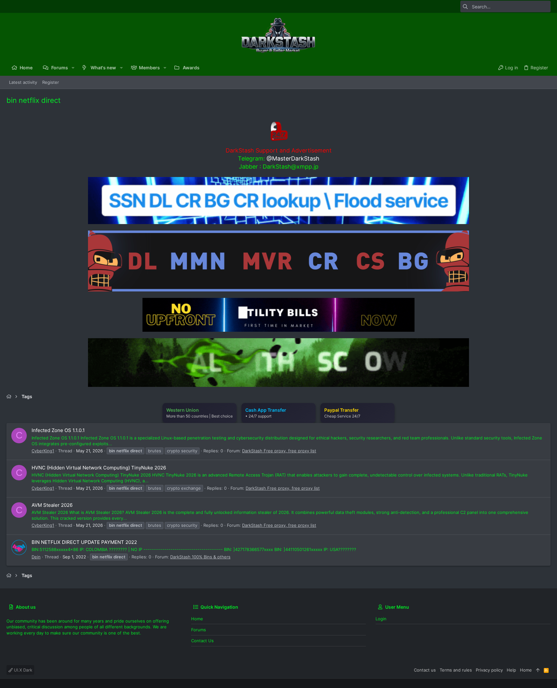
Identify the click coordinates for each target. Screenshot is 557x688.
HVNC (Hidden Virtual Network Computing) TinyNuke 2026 (99, 468)
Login (381, 618)
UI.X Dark (22, 670)
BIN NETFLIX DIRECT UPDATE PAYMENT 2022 (84, 542)
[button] (73, 67)
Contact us (202, 640)
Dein (36, 556)
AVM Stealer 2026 (52, 505)
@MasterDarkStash (293, 158)
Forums (198, 629)
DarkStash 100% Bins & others (200, 556)
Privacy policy (489, 670)
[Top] (538, 670)
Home (197, 618)
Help (511, 670)
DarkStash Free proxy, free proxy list (279, 450)
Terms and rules (456, 670)
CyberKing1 (43, 450)
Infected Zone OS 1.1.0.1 (58, 430)
